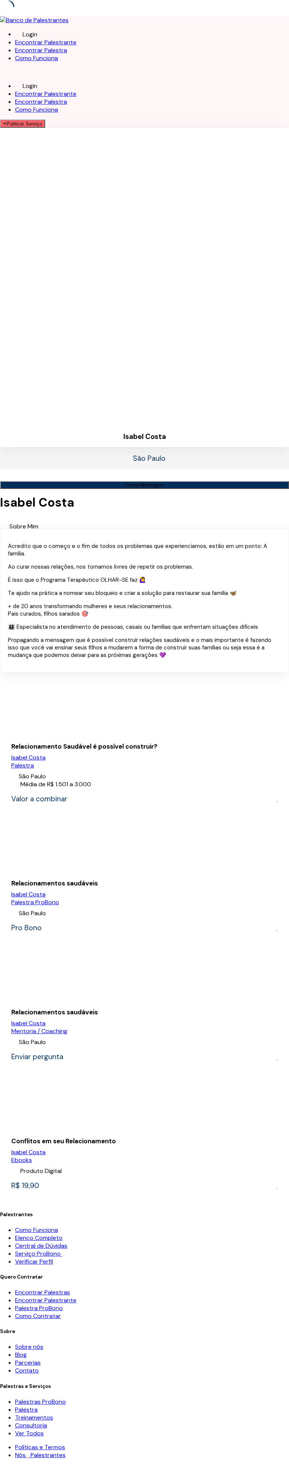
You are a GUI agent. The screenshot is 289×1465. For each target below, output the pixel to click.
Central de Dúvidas (41, 1246)
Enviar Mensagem (144, 485)
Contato (27, 1370)
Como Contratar (38, 1316)
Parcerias (28, 1363)
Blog (21, 1355)
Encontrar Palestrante (45, 42)
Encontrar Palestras (42, 1292)
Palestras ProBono (40, 1402)
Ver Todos (29, 1433)
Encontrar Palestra (41, 50)
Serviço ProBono (38, 1254)
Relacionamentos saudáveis (54, 883)
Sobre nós (29, 1347)
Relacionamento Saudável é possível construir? (84, 746)
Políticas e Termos (40, 1447)
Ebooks (21, 1160)
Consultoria (31, 1425)
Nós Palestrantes (40, 1455)
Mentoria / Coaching (39, 1031)
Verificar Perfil (34, 1261)
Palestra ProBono (35, 902)
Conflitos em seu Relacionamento (63, 1141)
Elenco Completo (38, 1238)
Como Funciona (36, 58)
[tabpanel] (144, 600)
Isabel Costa (28, 757)
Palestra (22, 765)
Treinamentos (34, 1417)
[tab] (149, 526)
